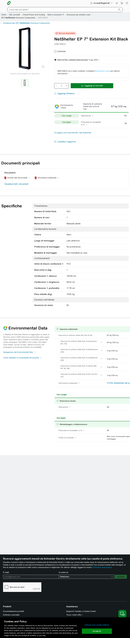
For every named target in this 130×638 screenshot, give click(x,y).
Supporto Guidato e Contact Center (81, 611)
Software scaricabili (11, 615)
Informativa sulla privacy (102, 567)
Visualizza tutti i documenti (16, 184)
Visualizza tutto (26, 23)
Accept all (97, 631)
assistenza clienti (103, 71)
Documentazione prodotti (13, 611)
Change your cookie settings (97, 625)
